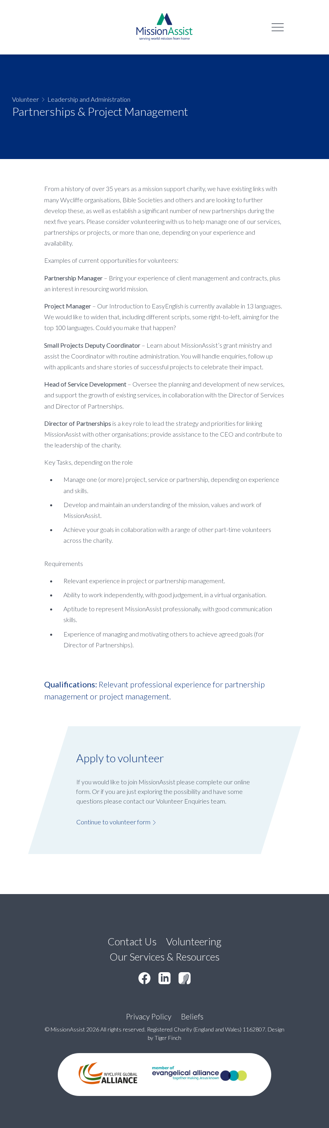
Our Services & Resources (164, 957)
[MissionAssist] (164, 27)
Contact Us (132, 941)
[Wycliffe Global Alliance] (108, 1090)
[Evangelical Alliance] (200, 1090)
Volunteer (25, 99)
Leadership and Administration (88, 99)
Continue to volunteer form (113, 822)
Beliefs (192, 1016)
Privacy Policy (148, 1016)
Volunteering (193, 941)
